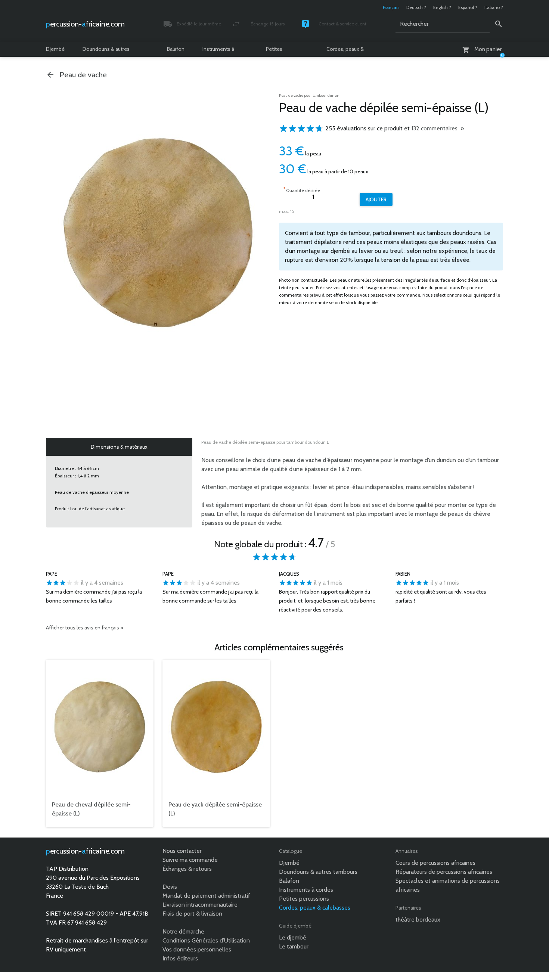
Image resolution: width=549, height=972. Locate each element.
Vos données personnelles (196, 949)
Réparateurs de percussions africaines (444, 871)
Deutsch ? (416, 7)
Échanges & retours (187, 868)
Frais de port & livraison (192, 913)
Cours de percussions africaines (435, 862)
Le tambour (293, 946)
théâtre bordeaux (418, 919)
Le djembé (292, 937)
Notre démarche (183, 931)
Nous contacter (182, 850)
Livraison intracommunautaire (200, 904)
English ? (442, 7)
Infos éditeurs (180, 958)
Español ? (467, 7)
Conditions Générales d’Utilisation (206, 940)
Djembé (55, 49)
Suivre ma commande (190, 859)
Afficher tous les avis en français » (84, 627)
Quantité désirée (301, 189)
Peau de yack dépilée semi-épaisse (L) (215, 809)
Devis (169, 886)
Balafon (175, 49)
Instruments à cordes (218, 51)
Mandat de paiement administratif (206, 895)
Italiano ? (493, 7)
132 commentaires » (437, 128)
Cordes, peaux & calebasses (345, 51)
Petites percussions (280, 51)
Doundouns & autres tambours (106, 51)
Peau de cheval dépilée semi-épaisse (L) (91, 809)
